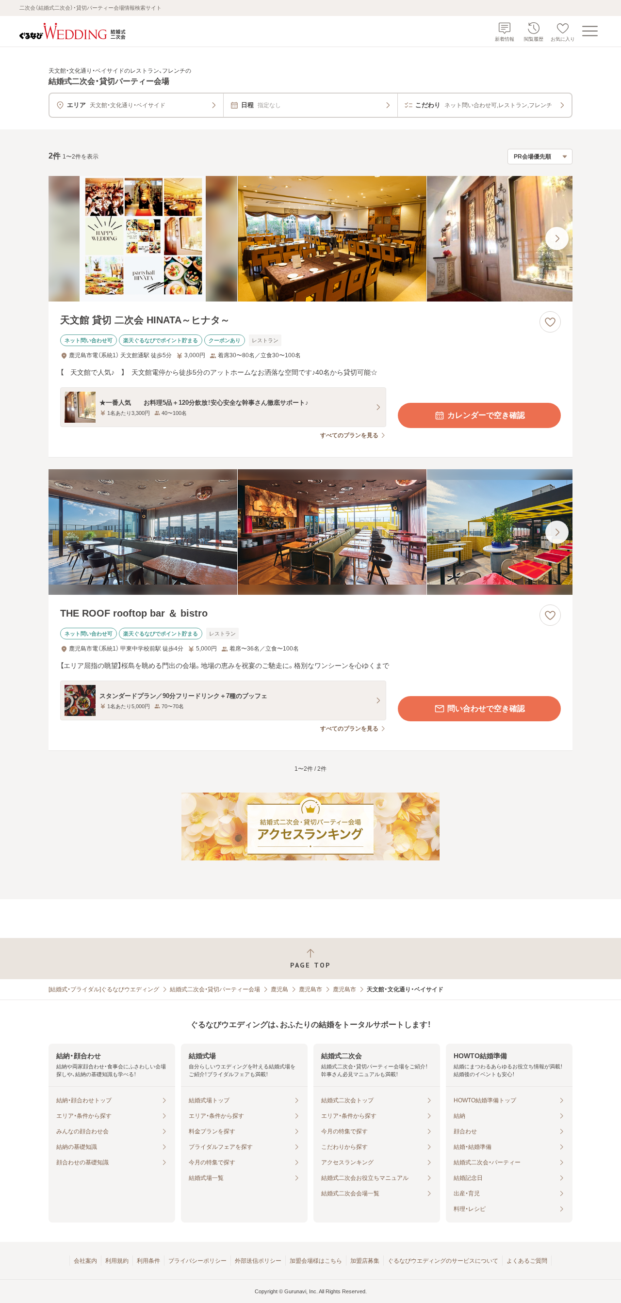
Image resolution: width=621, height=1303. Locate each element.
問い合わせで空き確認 (486, 708)
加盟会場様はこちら (316, 1260)
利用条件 (148, 1260)
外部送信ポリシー (258, 1260)
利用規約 (117, 1260)
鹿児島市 (310, 989)
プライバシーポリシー (197, 1260)
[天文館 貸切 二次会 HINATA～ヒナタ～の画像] (310, 239)
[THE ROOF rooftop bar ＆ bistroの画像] (310, 532)
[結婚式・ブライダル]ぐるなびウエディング (104, 989)
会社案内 (85, 1260)
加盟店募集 (364, 1260)
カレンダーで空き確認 (486, 415)
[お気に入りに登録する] (550, 322)
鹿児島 (279, 989)
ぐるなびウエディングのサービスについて (443, 1260)
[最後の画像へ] (557, 238)
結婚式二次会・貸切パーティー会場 (215, 989)
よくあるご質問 (527, 1260)
